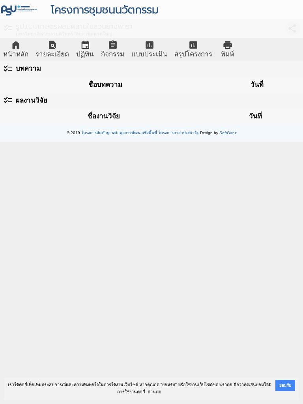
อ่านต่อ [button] (154, 391)
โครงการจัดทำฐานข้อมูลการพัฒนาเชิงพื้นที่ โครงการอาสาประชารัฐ (140, 133)
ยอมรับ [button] (285, 385)
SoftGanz (228, 133)
